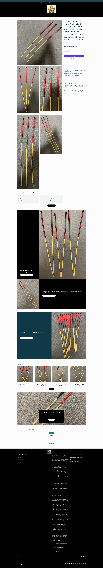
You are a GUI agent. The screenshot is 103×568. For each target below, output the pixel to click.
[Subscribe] (32, 556)
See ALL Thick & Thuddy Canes (27, 274)
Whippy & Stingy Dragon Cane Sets (60, 385)
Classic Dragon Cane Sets (24, 384)
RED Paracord (67, 46)
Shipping (65, 43)
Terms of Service (19, 462)
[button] (18, 9)
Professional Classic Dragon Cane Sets (43, 385)
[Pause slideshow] (54, 426)
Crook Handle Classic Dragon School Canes (78, 385)
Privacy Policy (19, 460)
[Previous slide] (48, 426)
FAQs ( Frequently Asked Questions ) (22, 454)
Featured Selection (51, 205)
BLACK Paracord (74, 46)
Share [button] (65, 60)
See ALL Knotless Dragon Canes (49, 295)
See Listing (54, 419)
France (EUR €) (20, 564)
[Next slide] (52, 426)
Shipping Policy (20, 200)
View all (51, 389)
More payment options (74, 58)
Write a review (51, 443)
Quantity (65, 48)
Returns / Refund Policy (46, 200)
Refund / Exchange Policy (20, 459)
